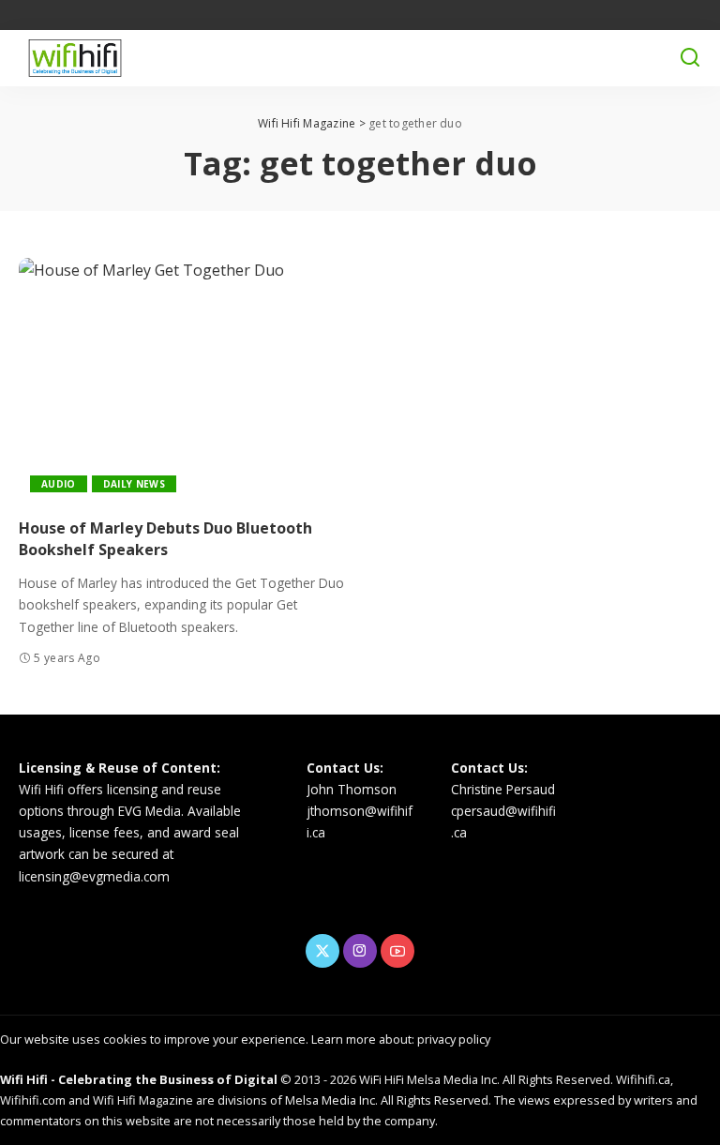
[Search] (690, 58)
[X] (322, 951)
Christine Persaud (503, 789)
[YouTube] (397, 951)
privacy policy (453, 1039)
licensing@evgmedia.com (94, 876)
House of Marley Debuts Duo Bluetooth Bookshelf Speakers (165, 539)
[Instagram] (360, 951)
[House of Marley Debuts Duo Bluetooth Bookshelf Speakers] (182, 381)
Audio (58, 483)
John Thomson (352, 789)
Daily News (134, 483)
